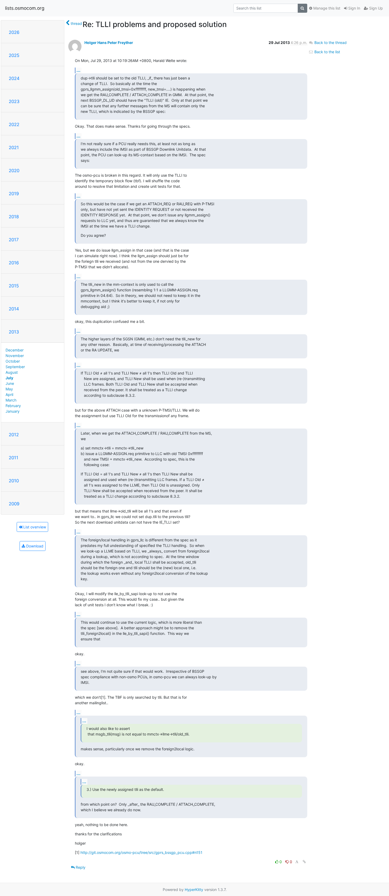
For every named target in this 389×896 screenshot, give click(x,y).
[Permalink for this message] (304, 861)
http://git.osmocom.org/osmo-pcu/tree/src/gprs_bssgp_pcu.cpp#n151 (141, 852)
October (13, 361)
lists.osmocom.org (24, 8)
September (15, 366)
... (78, 70)
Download (34, 546)
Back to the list (326, 52)
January (13, 411)
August (12, 372)
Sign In (353, 8)
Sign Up (375, 8)
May (9, 389)
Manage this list (326, 8)
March (11, 400)
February (13, 405)
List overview (34, 527)
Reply (80, 867)
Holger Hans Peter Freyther (108, 42)
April (9, 394)
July (9, 378)
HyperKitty (194, 889)
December (15, 350)
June (10, 383)
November (15, 355)
